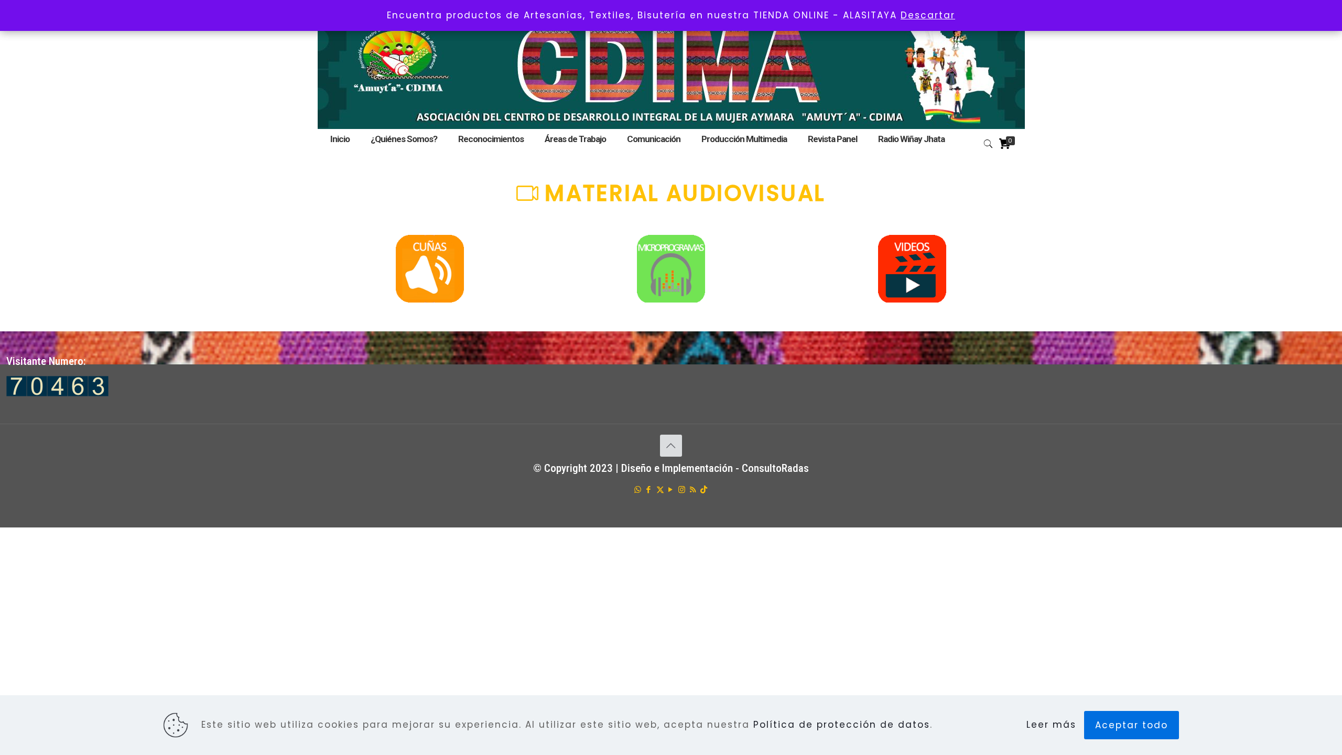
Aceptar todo (1131, 725)
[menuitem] (575, 152)
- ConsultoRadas (772, 468)
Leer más (1051, 724)
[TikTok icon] (704, 489)
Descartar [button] (928, 15)
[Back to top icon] (671, 446)
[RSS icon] (693, 489)
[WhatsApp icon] (638, 489)
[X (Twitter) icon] (660, 489)
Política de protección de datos (841, 724)
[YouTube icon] (671, 489)
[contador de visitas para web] (57, 393)
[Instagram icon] (682, 489)
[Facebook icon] (649, 489)
